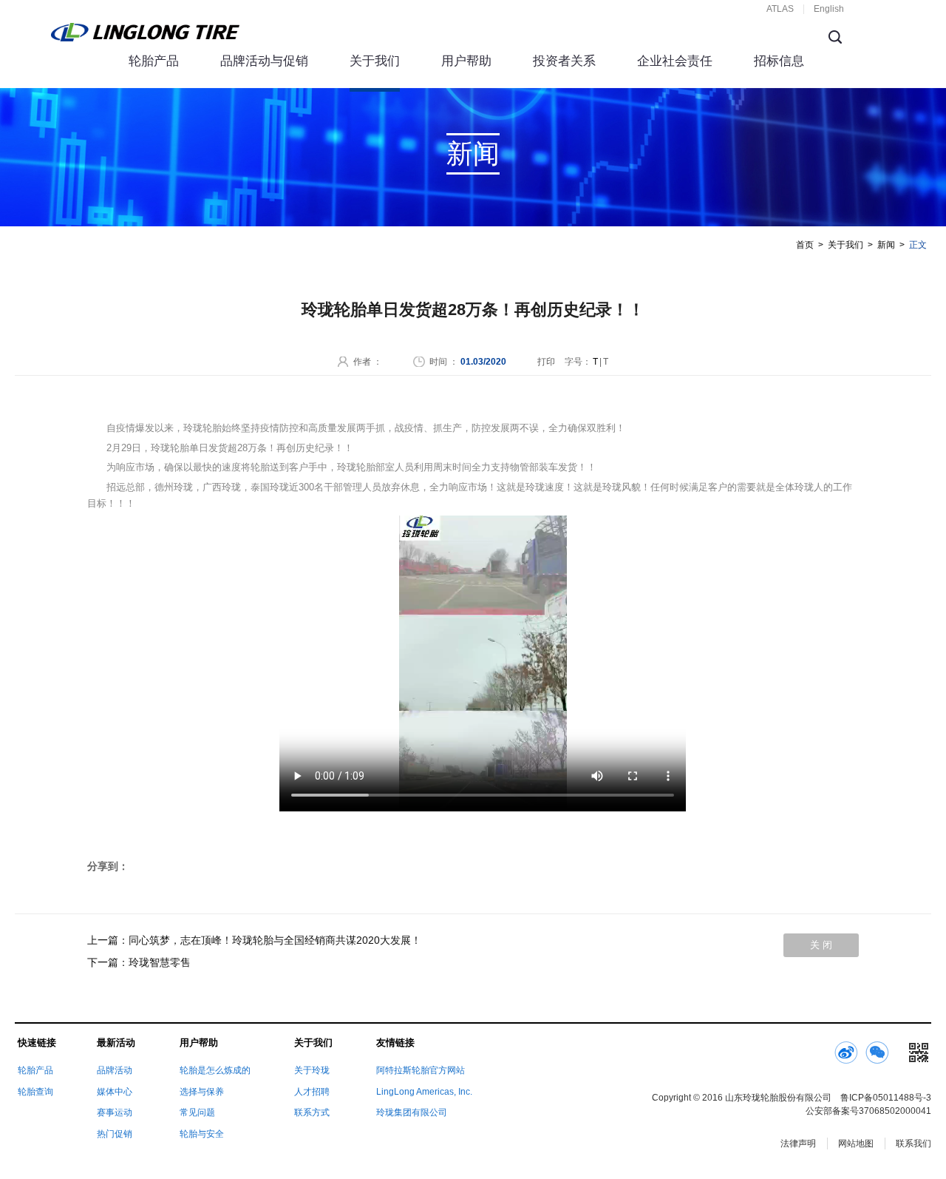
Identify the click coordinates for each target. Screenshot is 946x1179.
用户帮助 (466, 61)
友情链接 (395, 1042)
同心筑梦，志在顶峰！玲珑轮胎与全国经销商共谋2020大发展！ (275, 940)
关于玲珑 (312, 1070)
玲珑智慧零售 (160, 962)
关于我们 (375, 61)
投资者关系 (564, 61)
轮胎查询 (35, 1092)
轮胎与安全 (202, 1134)
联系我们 (913, 1143)
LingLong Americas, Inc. (424, 1092)
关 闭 (821, 944)
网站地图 (856, 1143)
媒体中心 (114, 1092)
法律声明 (798, 1143)
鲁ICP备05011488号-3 (885, 1097)
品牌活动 (114, 1070)
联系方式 (312, 1112)
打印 (546, 362)
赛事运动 (114, 1112)
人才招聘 (312, 1092)
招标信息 (779, 61)
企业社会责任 (674, 61)
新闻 (886, 245)
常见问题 (197, 1112)
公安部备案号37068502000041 (868, 1111)
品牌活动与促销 (264, 61)
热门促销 (114, 1134)
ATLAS (780, 9)
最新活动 (116, 1042)
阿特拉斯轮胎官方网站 (420, 1070)
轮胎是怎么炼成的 (215, 1070)
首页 (805, 245)
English (829, 9)
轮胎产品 (154, 61)
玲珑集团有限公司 (411, 1112)
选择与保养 (202, 1092)
